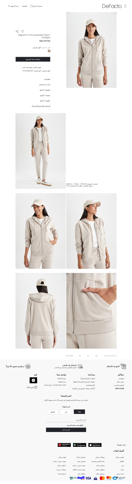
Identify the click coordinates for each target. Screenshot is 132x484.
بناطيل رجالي (61, 465)
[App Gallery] (64, 445)
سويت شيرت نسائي (59, 461)
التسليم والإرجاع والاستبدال (40, 106)
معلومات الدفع (45, 101)
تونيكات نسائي (100, 457)
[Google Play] (79, 445)
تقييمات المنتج (45, 95)
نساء (79, 412)
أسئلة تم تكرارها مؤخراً (88, 378)
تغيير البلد (30, 387)
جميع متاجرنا (62, 474)
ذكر (66, 412)
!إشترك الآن (66, 430)
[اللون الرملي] (49, 51)
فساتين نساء (100, 465)
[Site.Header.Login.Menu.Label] (125, 6)
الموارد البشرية (119, 385)
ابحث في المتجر (44, 84)
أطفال (52, 412)
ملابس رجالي (120, 457)
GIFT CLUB (119, 388)
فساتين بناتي (81, 461)
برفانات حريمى (61, 470)
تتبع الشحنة (89, 385)
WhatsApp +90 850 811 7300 (55, 385)
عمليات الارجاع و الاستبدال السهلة (84, 382)
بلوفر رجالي (62, 457)
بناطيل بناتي (81, 474)
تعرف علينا (120, 382)
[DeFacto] (112, 6)
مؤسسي (121, 378)
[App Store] (95, 445)
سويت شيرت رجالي (78, 465)
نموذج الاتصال (61, 378)
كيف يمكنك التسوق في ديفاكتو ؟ (82, 388)
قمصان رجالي (80, 457)
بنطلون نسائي (100, 470)
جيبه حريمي (120, 474)
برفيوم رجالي (100, 474)
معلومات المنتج (45, 90)
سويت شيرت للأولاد (79, 470)
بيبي (122, 465)
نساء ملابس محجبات (98, 461)
